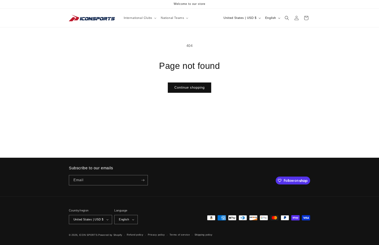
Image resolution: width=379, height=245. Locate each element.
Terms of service (180, 234)
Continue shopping (189, 87)
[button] (139, 17)
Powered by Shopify (110, 235)
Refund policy (135, 234)
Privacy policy (156, 234)
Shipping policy (204, 234)
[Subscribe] (143, 180)
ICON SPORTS (88, 235)
